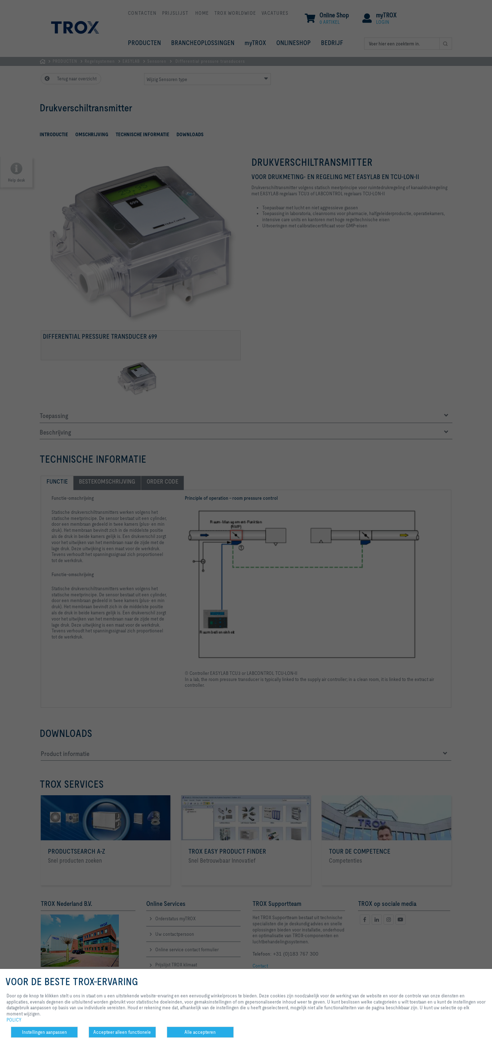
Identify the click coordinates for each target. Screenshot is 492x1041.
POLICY (14, 1020)
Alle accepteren (200, 1032)
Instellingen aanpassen (44, 1032)
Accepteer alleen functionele (122, 1032)
